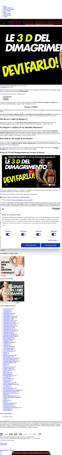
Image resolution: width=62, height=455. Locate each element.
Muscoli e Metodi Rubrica (10, 384)
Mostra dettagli (52, 240)
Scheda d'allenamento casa (10, 396)
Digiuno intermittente (8, 355)
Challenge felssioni (8, 346)
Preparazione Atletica (8, 388)
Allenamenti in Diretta (9, 317)
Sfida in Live (6, 400)
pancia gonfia (6, 387)
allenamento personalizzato (10, 330)
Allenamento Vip (7, 332)
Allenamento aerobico (8, 320)
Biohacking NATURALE (9, 336)
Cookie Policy (3, 444)
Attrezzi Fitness (7, 13)
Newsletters (6, 385)
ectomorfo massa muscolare (10, 361)
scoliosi (5, 398)
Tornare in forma (7, 404)
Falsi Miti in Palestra (8, 362)
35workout (6, 310)
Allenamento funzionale (9, 326)
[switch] (23, 234)
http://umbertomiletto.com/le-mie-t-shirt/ (22, 200)
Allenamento (6, 319)
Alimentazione (21, 24)
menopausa (6, 381)
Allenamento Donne (8, 325)
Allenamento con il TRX (9, 323)
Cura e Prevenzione (8, 351)
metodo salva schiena (8, 382)
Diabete (5, 352)
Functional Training (8, 367)
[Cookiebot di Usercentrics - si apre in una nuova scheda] (53, 209)
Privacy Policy (3, 443)
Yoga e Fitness (7, 410)
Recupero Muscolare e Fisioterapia (12, 390)
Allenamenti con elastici (9, 316)
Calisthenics (6, 340)
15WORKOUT (7, 309)
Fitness (5, 364)
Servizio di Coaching (8, 9)
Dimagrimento (7, 356)
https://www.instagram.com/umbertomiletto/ (18, 197)
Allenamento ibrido (8, 327)
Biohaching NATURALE (9, 335)
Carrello (5, 16)
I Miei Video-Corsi (8, 7)
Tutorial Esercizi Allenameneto (11, 407)
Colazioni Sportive (8, 348)
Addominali (6, 312)
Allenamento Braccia (8, 322)
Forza (4, 365)
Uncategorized (7, 409)
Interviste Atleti (7, 374)
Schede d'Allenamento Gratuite (11, 397)
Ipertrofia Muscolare (8, 375)
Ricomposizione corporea (9, 391)
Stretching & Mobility (8, 403)
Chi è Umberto (7, 10)
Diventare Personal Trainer (10, 358)
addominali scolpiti (8, 313)
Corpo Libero (6, 349)
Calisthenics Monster (8, 342)
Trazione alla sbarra (8, 406)
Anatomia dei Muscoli (9, 333)
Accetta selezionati (30, 245)
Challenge (5, 345)
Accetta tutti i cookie (50, 245)
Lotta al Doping (7, 378)
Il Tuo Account (7, 15)
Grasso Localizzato (8, 369)
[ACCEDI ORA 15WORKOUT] (12, 275)
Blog (4, 12)
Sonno (5, 401)
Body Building (7, 338)
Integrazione (6, 372)
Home (4, 6)
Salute (4, 394)
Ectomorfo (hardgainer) (9, 359)
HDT (4, 371)
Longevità (5, 377)
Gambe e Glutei (7, 368)
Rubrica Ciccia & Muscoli (10, 393)
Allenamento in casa (8, 329)
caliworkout (6, 343)
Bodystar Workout (8, 339)
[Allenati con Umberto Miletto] (12, 301)
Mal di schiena (7, 380)
